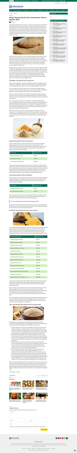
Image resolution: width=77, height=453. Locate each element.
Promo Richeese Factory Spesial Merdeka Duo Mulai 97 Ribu (59, 52)
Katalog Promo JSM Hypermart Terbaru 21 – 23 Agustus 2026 (42, 0)
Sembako (10, 15)
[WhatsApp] (65, 438)
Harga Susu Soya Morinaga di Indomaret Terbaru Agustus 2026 (15, 389)
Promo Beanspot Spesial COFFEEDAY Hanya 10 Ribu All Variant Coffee (60, 48)
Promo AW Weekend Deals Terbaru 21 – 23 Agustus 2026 (59, 24)
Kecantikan (52, 10)
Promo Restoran (39, 10)
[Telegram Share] (44, 375)
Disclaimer (53, 448)
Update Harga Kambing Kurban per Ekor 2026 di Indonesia (27, 401)
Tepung (18, 371)
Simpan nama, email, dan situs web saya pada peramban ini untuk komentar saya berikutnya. (28, 426)
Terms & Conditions (46, 448)
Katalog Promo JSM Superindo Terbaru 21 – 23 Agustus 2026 (15, 0)
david (12, 21)
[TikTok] (67, 438)
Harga (46, 10)
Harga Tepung (12, 371)
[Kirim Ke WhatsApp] (47, 375)
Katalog (32, 10)
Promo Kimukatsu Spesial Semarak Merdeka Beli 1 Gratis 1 (59, 36)
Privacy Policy (39, 448)
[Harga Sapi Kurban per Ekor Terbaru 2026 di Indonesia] (42, 396)
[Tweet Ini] (40, 375)
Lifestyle (62, 10)
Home (11, 10)
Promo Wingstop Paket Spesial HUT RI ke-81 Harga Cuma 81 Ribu (59, 40)
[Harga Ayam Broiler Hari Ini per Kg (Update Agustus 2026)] (42, 383)
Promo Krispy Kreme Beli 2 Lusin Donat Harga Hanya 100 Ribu (59, 61)
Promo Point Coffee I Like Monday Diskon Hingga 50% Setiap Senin (59, 56)
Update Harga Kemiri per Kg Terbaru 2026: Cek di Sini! (27, 389)
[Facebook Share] (38, 375)
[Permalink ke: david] (10, 22)
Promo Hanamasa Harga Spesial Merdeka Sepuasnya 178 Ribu (59, 44)
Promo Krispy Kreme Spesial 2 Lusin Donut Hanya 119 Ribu (59, 28)
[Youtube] (63, 438)
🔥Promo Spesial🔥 (17, 10)
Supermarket (26, 10)
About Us (23, 448)
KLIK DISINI (43, 446)
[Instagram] (61, 438)
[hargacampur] (16, 6)
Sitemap (33, 448)
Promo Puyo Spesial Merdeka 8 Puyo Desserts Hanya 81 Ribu (60, 32)
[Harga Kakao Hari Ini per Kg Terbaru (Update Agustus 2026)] (15, 396)
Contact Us (29, 448)
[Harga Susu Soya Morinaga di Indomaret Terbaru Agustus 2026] (15, 383)
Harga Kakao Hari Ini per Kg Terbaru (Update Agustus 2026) (15, 401)
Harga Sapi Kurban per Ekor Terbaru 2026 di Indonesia (41, 401)
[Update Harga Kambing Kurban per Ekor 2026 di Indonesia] (28, 396)
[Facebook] (56, 438)
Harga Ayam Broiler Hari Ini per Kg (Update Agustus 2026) (41, 389)
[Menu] (10, 3)
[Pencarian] (67, 3)
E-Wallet (57, 10)
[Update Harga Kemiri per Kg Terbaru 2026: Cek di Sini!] (28, 383)
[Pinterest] (58, 438)
